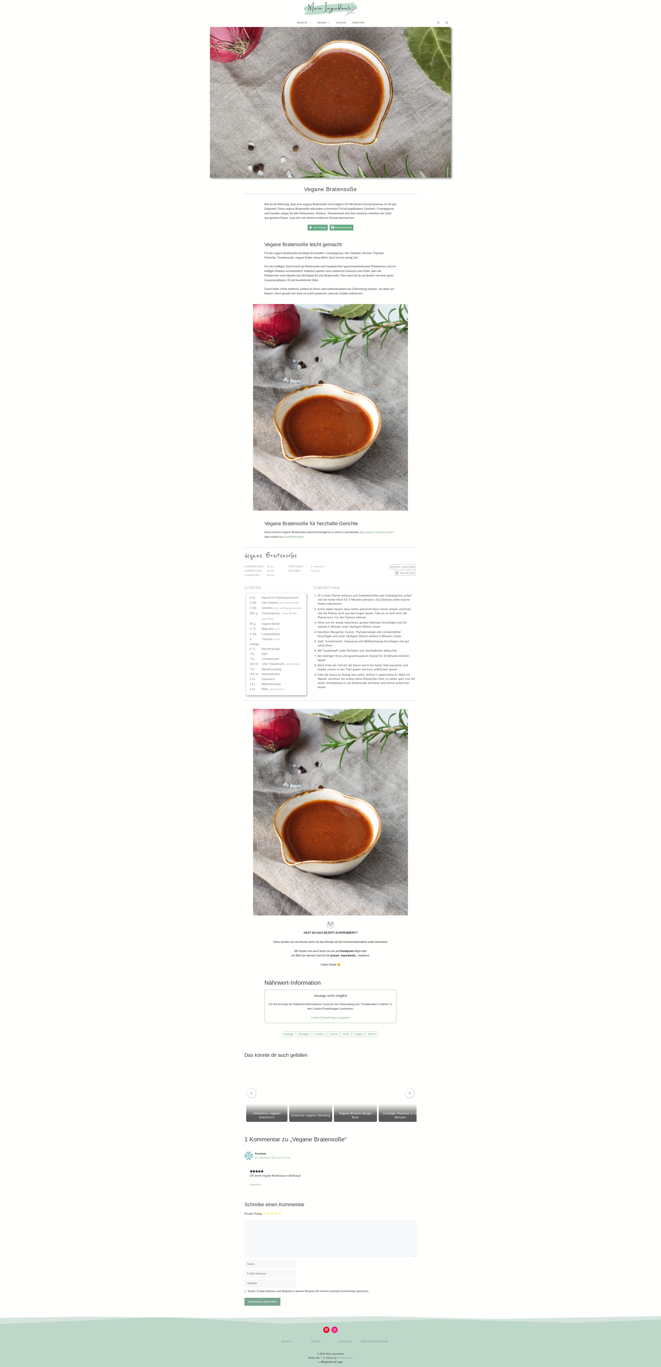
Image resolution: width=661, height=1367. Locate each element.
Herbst (334, 1034)
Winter (372, 1034)
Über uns (358, 22)
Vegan (359, 1034)
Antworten (255, 1184)
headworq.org (345, 1357)
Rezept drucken (343, 227)
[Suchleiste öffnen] (438, 22)
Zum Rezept (319, 227)
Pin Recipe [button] (407, 573)
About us (286, 1341)
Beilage (288, 1034)
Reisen (322, 22)
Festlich (319, 1034)
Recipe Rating (253, 1213)
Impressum (345, 1341)
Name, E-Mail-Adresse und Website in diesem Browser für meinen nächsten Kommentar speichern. (308, 1291)
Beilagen (304, 1034)
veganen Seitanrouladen (379, 532)
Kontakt (316, 1341)
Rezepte (302, 22)
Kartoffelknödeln (294, 536)
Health (341, 22)
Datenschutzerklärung (374, 1341)
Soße (346, 1034)
